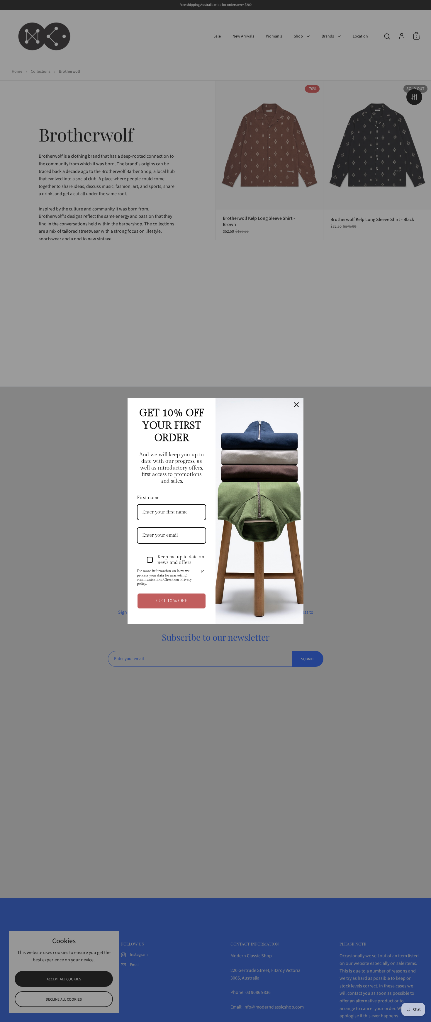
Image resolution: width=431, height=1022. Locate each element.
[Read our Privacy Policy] (202, 571)
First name (148, 498)
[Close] (296, 405)
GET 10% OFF (171, 601)
